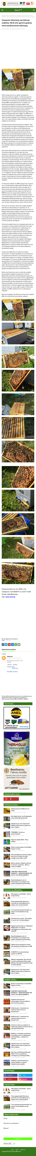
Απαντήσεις (11, 667)
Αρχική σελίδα (5, 15)
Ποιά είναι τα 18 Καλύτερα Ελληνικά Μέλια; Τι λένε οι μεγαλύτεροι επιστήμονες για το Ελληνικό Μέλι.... (21, 1053)
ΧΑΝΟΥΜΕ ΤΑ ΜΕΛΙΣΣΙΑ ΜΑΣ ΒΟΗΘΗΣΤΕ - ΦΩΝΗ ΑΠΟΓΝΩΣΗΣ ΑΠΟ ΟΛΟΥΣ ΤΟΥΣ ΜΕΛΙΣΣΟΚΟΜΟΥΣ (21, 873)
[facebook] (11, 1075)
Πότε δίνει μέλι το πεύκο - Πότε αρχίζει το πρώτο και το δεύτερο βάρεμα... (21, 919)
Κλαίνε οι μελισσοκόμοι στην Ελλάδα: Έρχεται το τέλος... (21, 848)
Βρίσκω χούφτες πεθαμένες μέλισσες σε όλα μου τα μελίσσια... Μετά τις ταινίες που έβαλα (21, 864)
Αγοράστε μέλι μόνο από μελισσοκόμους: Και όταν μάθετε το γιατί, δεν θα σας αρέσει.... (20, 1001)
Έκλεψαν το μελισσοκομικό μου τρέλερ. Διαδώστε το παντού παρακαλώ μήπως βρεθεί (19, 1062)
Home (12, 1149)
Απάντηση (10, 664)
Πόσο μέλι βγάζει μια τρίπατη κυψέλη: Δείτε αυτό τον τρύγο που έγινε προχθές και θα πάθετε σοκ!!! (21, 856)
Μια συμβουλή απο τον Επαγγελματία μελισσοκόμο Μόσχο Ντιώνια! (21, 817)
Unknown (9, 656)
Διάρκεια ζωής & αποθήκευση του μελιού (20, 809)
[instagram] (25, 1079)
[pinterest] (11, 1079)
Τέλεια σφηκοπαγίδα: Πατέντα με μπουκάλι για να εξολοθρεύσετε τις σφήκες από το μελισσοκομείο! (20, 903)
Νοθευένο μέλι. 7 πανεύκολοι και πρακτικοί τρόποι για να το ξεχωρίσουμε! (20, 1009)
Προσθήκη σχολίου (12, 671)
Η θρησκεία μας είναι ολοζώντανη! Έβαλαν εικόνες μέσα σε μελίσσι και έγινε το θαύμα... (20, 825)
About (17, 1149)
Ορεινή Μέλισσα (7, 29)
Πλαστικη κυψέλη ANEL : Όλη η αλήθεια (19, 840)
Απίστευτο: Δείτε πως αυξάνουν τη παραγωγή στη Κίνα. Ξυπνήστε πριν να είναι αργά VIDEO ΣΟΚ (21, 1026)
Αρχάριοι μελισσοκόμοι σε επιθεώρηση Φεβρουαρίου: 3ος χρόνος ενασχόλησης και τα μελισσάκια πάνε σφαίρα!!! (21, 928)
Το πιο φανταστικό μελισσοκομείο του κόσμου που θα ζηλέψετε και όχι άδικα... (21, 911)
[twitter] (25, 1075)
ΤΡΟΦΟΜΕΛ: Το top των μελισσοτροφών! (18, 833)
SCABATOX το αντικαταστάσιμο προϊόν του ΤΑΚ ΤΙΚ (20, 953)
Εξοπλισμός (13, 15)
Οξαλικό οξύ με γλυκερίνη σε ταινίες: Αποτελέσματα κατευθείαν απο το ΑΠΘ (21, 945)
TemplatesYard (17, 1153)
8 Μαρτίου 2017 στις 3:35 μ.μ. (15, 658)
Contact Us (22, 1149)
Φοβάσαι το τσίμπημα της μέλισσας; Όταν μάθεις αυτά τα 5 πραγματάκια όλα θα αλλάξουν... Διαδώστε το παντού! (21, 1036)
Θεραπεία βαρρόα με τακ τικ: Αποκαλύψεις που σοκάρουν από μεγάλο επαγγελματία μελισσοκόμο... (21, 881)
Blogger (29, 1153)
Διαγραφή (15, 664)
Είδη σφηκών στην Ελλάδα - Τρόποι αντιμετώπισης (21, 895)
